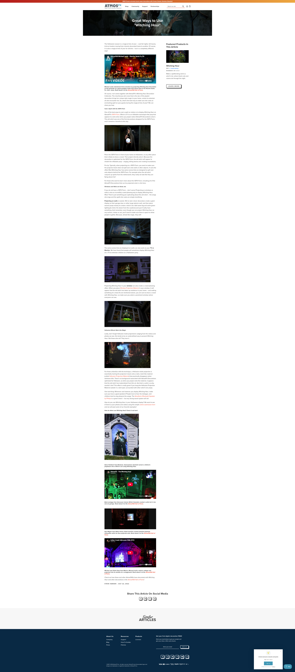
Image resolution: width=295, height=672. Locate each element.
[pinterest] (177, 656)
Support (123, 639)
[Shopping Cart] (190, 6)
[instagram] (167, 656)
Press (108, 645)
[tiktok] (187, 656)
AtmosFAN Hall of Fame (135, 90)
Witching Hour (172, 66)
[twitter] (172, 656)
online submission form (147, 405)
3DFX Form (116, 114)
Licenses (138, 639)
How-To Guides (126, 642)
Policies (123, 645)
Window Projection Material (129, 288)
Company (109, 639)
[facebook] (162, 656)
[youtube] (182, 656)
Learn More (174, 86)
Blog (107, 642)
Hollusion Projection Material (119, 376)
